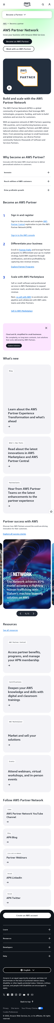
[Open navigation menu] (4, 4)
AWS (5, 23)
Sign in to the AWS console (23, 235)
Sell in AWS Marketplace (22, 311)
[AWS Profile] (49, 4)
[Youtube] (24, 995)
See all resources (10, 630)
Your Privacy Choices (30, 1008)
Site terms (15, 1008)
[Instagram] (16, 995)
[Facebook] (8, 995)
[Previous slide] (19, 613)
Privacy (6, 1008)
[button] (16, 14)
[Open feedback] (51, 511)
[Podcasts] (28, 995)
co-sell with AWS (23, 297)
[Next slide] (35, 613)
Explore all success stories (14, 534)
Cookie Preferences (10, 1012)
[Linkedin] (12, 995)
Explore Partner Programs (22, 266)
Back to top (25, 1001)
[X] (4, 995)
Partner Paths (25, 249)
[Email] (32, 995)
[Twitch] (20, 995)
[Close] (46, 328)
